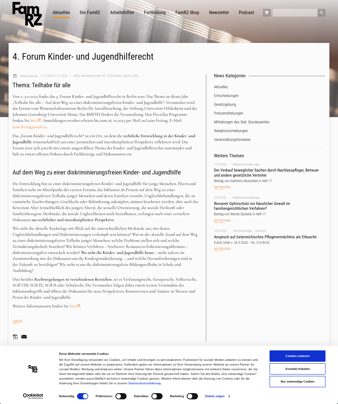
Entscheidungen (242, 231)
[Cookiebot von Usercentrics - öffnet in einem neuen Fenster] (33, 396)
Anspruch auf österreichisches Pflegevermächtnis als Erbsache (265, 237)
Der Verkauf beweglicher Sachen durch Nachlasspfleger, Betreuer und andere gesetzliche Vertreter (266, 172)
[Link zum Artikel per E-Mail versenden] (25, 337)
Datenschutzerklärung (145, 383)
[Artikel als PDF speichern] (16, 337)
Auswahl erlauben (297, 368)
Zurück (18, 321)
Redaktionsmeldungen (246, 164)
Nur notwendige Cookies (298, 381)
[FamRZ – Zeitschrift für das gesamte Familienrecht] (27, 14)
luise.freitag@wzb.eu (30, 126)
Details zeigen (215, 396)
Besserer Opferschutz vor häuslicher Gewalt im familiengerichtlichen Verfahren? (252, 206)
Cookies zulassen (298, 356)
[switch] (121, 396)
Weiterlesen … (223, 187)
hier (33, 120)
